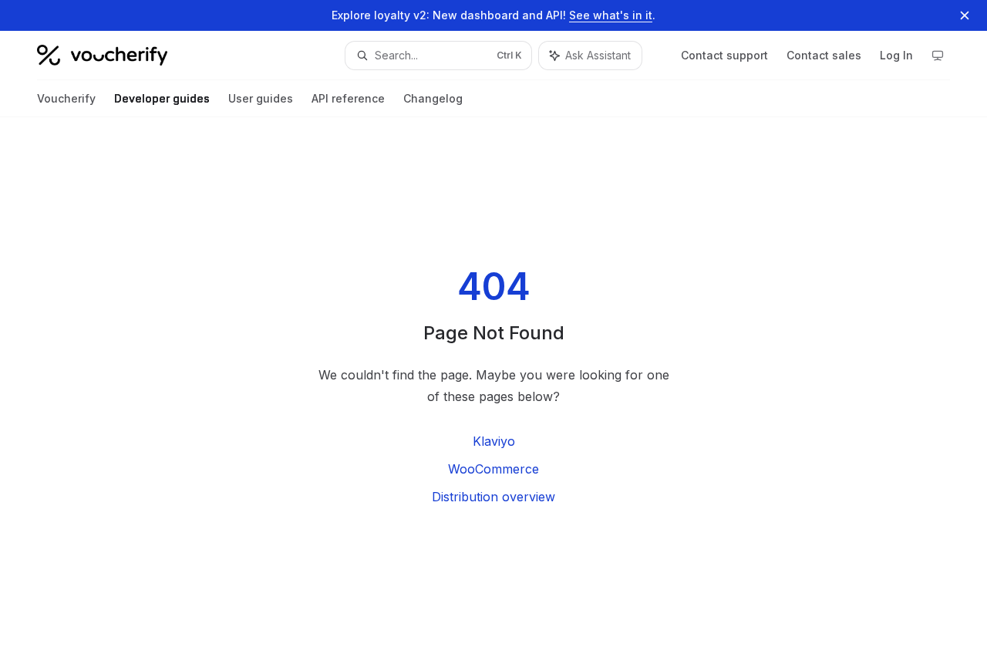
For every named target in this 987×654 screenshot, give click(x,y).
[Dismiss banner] (965, 15)
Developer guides (162, 98)
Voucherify (66, 98)
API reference (348, 98)
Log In (896, 55)
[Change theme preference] (937, 55)
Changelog (433, 98)
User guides (260, 98)
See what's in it (610, 15)
